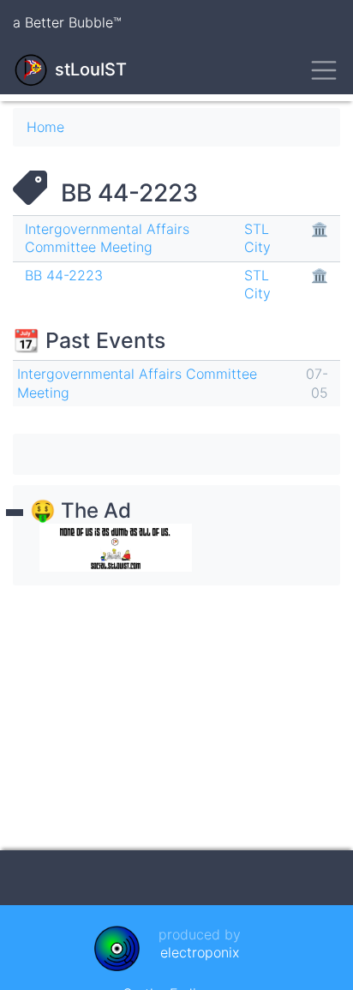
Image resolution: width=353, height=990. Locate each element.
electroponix (199, 952)
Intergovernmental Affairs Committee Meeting (107, 238)
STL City (257, 238)
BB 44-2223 (64, 275)
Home (45, 126)
